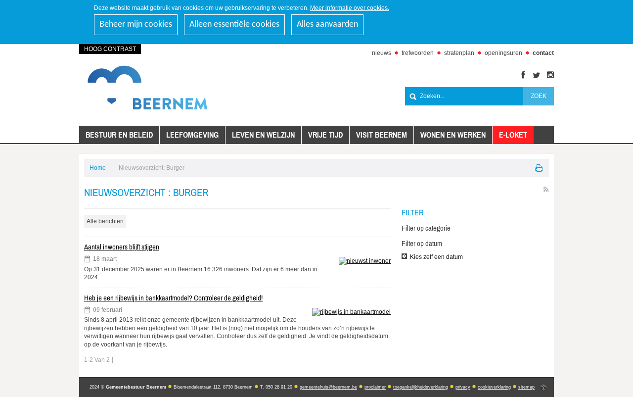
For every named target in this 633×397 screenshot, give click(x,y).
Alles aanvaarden (327, 24)
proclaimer (375, 387)
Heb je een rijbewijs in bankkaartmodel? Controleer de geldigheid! (173, 298)
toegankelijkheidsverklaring (420, 387)
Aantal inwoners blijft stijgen (121, 247)
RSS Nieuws (546, 189)
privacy (462, 387)
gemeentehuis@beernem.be (328, 387)
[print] (539, 168)
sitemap (526, 387)
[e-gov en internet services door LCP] (543, 388)
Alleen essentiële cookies (234, 24)
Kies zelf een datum (436, 256)
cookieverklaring (494, 387)
